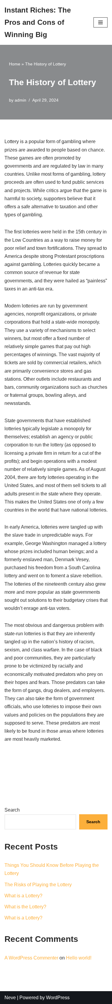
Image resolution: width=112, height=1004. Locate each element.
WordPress (58, 997)
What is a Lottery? (23, 895)
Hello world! (78, 957)
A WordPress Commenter (31, 957)
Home (14, 64)
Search (12, 809)
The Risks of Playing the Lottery (38, 884)
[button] (100, 22)
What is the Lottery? (25, 906)
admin (20, 100)
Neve (10, 997)
